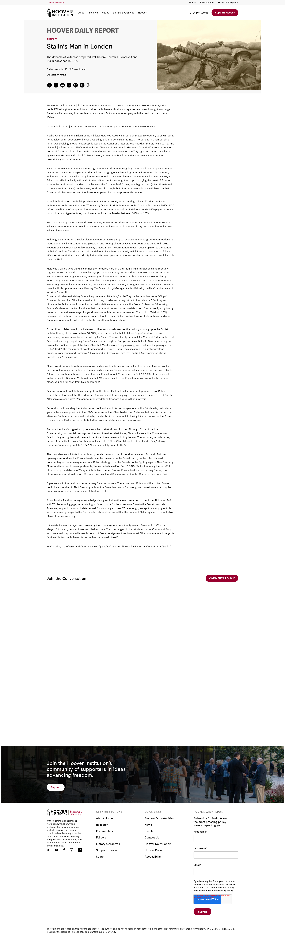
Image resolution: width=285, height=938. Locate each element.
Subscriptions (207, 2)
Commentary (104, 831)
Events (192, 2)
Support (56, 787)
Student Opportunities (159, 818)
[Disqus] (142, 621)
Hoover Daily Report (158, 844)
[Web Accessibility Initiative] (56, 3)
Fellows (93, 12)
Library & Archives (123, 12)
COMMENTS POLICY (222, 578)
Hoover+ (143, 12)
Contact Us (152, 837)
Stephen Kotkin (58, 74)
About (81, 12)
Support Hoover (225, 12)
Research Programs (228, 2)
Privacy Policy (214, 928)
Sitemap (227, 928)
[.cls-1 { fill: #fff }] (69, 85)
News (148, 824)
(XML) (235, 928)
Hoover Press (154, 850)
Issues (105, 12)
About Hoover (105, 818)
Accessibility (153, 856)
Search (100, 856)
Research (102, 824)
